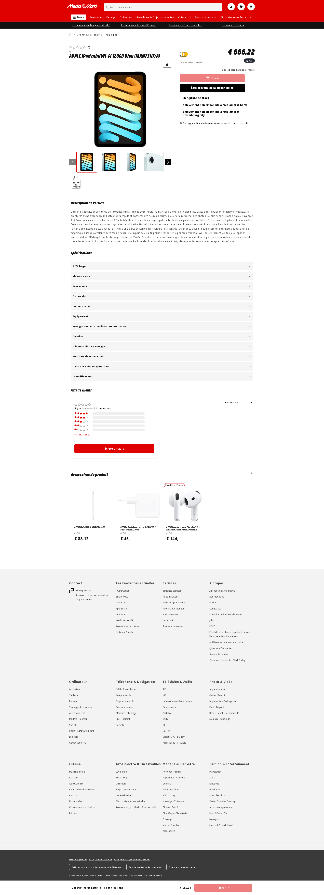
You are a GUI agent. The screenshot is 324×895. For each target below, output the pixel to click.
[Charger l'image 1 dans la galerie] (86, 162)
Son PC (73, 724)
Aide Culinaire (76, 783)
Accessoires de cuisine (127, 626)
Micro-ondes (75, 801)
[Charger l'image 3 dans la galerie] (131, 162)
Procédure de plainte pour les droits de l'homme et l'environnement (229, 634)
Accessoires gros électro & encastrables (136, 807)
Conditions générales (78, 859)
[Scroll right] (250, 17)
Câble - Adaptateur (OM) (81, 730)
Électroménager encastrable (130, 801)
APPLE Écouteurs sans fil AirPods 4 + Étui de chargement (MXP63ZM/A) (183, 528)
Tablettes (121, 602)
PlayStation (215, 771)
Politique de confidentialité (100, 859)
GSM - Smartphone (126, 689)
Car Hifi (166, 730)
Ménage (110, 17)
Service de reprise (218, 654)
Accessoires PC (77, 713)
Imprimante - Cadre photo (223, 701)
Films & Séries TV (218, 813)
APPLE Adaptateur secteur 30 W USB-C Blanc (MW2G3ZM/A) (138, 528)
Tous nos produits (206, 17)
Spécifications (113, 887)
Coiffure (167, 783)
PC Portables (122, 590)
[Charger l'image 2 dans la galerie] (109, 162)
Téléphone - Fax (124, 695)
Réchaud (73, 813)
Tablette (73, 695)
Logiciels (73, 736)
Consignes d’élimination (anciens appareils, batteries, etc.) (216, 123)
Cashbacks (215, 608)
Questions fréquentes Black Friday (227, 660)
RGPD (212, 626)
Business (214, 602)
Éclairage (167, 819)
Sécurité (120, 724)
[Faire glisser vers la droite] (168, 162)
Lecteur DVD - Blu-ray (174, 736)
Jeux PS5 (120, 614)
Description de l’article (86, 887)
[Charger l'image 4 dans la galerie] (153, 162)
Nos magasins (216, 596)
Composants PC (77, 742)
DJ (164, 724)
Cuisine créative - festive (82, 807)
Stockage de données (80, 707)
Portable (167, 713)
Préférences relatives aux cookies (227, 642)
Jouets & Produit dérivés (221, 824)
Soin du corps (170, 795)
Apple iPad (121, 608)
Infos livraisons (171, 596)
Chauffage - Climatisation (176, 813)
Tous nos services (172, 590)
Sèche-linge (122, 777)
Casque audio (170, 707)
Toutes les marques (173, 626)
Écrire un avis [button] (114, 448)
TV (164, 689)
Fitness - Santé (170, 807)
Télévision (96, 17)
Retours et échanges (173, 608)
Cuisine (182, 17)
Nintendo (214, 783)
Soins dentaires (171, 789)
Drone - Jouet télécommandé (224, 713)
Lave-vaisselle (123, 795)
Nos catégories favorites (236, 17)
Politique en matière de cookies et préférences (97, 867)
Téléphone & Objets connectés (155, 17)
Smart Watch (122, 596)
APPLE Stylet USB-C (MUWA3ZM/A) (89, 526)
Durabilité (168, 620)
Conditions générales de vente (225, 614)
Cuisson (73, 777)
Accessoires (169, 831)
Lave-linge (121, 771)
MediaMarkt (89, 875)
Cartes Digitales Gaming (222, 801)
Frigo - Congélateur (126, 789)
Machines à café (124, 620)
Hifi (164, 695)
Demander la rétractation (182, 867)
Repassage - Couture (174, 777)
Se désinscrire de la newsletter (146, 867)
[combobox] (163, 7)
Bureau (73, 701)
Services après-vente (174, 602)
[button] (77, 17)
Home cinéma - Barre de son (177, 701)
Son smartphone (124, 707)
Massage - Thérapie (173, 801)
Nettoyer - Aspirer (172, 771)
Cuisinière (121, 783)
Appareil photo (217, 689)
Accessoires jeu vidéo (220, 807)
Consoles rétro (217, 795)
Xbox (212, 777)
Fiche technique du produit (191, 62)
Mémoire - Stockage (126, 713)
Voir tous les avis (83, 435)
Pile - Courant (123, 718)
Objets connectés (125, 701)
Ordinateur (126, 17)
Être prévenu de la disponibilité (212, 88)
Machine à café (77, 771)
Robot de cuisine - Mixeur (82, 789)
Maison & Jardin (171, 824)
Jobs (211, 620)
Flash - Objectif (217, 695)
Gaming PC (215, 789)
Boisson (73, 795)
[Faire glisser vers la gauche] (72, 162)
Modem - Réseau (78, 718)
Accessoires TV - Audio (174, 742)
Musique (213, 819)
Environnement (171, 614)
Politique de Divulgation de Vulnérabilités (132, 859)
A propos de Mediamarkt (222, 590)
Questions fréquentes (221, 648)
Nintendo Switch (124, 632)
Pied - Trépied (216, 707)
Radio (166, 718)
